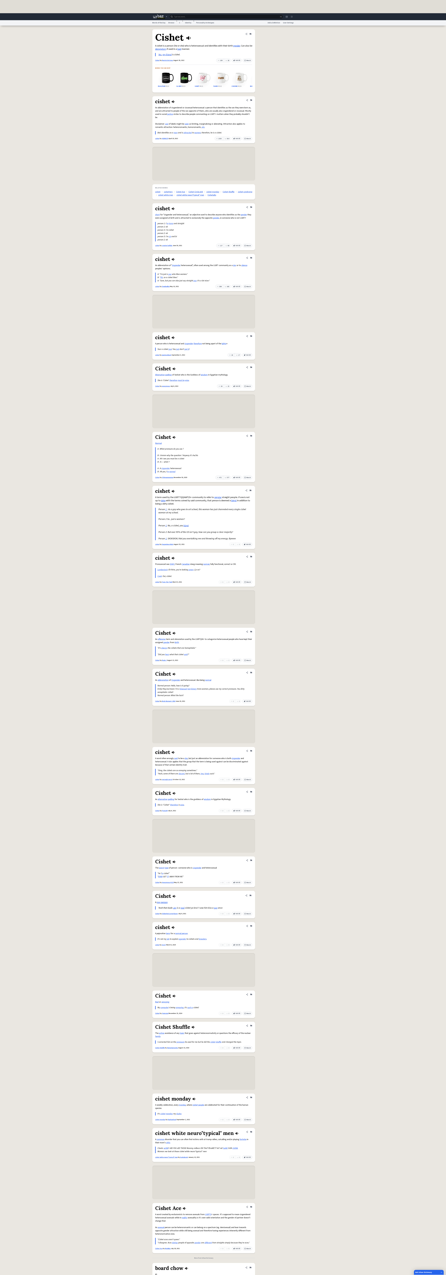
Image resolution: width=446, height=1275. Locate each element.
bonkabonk (184, 1157)
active (161, 1033)
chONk (235, 1148)
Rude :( (164, 660)
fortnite (243, 1139)
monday (182, 1105)
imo (202, 773)
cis (170, 236)
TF (168, 876)
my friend (167, 54)
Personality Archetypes (205, 23)
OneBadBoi (166, 286)
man (175, 132)
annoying (165, 1002)
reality (184, 1217)
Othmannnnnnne (167, 477)
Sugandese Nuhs (167, 544)
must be (181, 380)
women (197, 132)
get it (187, 349)
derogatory (160, 49)
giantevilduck (166, 355)
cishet (157, 138)
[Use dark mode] (292, 17)
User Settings (288, 23)
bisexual (183, 688)
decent (182, 773)
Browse (171, 23)
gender (236, 45)
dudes (179, 1113)
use (166, 123)
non (189, 688)
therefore (197, 343)
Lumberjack (162, 569)
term (168, 933)
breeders (203, 939)
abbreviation (163, 680)
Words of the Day (158, 23)
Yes (159, 54)
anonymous (166, 386)
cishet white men (165, 195)
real (182, 908)
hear (167, 654)
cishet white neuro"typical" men (190, 195)
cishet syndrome (245, 191)
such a (190, 1007)
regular (217, 497)
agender (182, 939)
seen (187, 123)
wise (187, 380)
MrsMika (168, 1248)
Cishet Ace (180, 191)
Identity (188, 23)
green (191, 569)
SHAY (172, 564)
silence (244, 265)
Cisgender (175, 680)
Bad (157, 1002)
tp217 (164, 945)
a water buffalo (167, 245)
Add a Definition (274, 23)
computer (164, 1007)
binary (194, 688)
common (160, 1139)
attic (168, 1142)
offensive (162, 639)
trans (171, 223)
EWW (160, 876)
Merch (248, 60)
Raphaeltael (172, 1119)
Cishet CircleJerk (196, 191)
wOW (166, 1148)
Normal (158, 443)
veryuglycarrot (167, 779)
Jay (174, 908)
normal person (181, 933)
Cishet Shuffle (228, 191)
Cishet (157, 60)
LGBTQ (208, 1214)
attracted (188, 132)
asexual (161, 1227)
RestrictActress (167, 60)
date (163, 500)
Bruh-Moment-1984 (168, 701)
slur (234, 265)
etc (203, 127)
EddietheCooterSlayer (170, 914)
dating (175, 1242)
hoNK (225, 1148)
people (201, 1105)
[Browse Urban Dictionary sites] (160, 16)
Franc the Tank (167, 582)
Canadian (186, 564)
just (177, 349)
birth (177, 642)
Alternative (160, 374)
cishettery (168, 191)
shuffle (218, 1042)
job (168, 939)
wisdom (204, 374)
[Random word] (280, 16)
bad (179, 49)
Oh (161, 277)
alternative (162, 799)
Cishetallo (212, 195)
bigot (234, 500)
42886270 (165, 138)
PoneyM (165, 811)
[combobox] (226, 16)
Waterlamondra (172, 1048)
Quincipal (165, 1013)
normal (172, 471)
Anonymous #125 (168, 882)
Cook (159, 576)
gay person (162, 902)
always (164, 648)
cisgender (176, 265)
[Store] (287, 17)
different (208, 1242)
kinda (207, 773)
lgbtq (224, 343)
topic (182, 1033)
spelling (168, 374)
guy (170, 274)
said (186, 654)
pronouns (180, 1042)
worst (161, 867)
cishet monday (212, 191)
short (157, 214)
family (157, 1036)
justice (170, 114)
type (166, 867)
